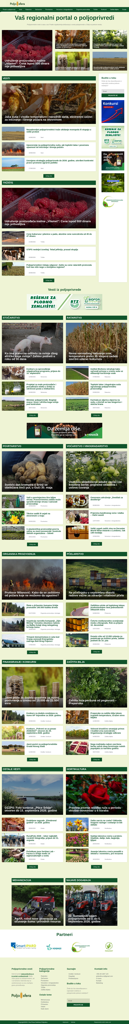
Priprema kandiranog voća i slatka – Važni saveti (107, 514)
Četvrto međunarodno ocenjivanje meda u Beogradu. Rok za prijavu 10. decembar (106, 623)
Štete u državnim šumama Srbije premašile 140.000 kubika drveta (42, 606)
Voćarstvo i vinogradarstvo (64, 9)
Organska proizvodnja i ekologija (50, 613)
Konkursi (104, 9)
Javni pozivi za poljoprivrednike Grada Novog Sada (41, 745)
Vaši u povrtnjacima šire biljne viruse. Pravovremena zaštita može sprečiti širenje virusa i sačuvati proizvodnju (43, 500)
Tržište (95, 9)
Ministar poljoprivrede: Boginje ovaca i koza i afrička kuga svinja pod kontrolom (42, 402)
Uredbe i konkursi (46, 721)
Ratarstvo (28, 9)
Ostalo (124, 9)
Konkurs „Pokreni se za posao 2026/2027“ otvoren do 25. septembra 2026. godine (41, 731)
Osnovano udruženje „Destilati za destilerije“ (106, 498)
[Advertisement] (113, 239)
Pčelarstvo (108, 613)
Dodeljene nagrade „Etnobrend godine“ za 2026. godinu (41, 821)
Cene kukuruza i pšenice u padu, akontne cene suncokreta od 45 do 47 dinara (59, 235)
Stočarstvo (38, 9)
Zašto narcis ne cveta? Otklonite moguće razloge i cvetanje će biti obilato (106, 822)
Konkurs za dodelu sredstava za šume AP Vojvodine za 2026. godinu (43, 714)
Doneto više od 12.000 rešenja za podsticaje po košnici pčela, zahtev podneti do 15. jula (107, 638)
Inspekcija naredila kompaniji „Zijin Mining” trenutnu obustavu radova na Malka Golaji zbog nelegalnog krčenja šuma (43, 624)
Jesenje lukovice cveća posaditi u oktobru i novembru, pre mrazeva (106, 852)
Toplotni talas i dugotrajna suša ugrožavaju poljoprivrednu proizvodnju (105, 386)
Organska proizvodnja (83, 9)
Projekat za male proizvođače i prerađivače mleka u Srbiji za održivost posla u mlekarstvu (41, 386)
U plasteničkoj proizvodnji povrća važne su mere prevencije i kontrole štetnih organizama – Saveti (43, 531)
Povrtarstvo (49, 9)
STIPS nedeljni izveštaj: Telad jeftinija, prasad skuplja (52, 249)
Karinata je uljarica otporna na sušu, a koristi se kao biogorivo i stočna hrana (106, 402)
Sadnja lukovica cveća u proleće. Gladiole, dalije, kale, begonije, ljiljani (106, 838)
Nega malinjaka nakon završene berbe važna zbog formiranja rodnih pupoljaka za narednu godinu (107, 746)
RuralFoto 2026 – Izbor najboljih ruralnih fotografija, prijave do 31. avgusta (42, 838)
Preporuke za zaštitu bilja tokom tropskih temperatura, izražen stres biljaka (107, 715)
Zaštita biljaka (114, 9)
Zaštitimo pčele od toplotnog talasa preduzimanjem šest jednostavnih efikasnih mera (107, 607)
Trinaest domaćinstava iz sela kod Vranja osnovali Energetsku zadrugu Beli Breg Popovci (42, 639)
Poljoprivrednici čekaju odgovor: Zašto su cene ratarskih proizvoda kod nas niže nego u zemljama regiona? (59, 266)
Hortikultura (108, 828)
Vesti (20, 9)
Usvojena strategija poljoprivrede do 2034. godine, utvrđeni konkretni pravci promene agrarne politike (59, 161)
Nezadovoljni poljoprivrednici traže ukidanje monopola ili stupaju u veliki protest (58, 130)
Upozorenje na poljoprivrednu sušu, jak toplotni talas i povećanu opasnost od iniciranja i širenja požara (57, 146)
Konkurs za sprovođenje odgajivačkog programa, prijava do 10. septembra (43, 371)
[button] (48, 176)
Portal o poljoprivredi (9, 9)
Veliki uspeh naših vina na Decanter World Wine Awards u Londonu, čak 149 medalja (107, 530)
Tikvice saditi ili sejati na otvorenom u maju (38, 514)
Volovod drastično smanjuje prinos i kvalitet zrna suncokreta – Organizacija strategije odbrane (107, 731)
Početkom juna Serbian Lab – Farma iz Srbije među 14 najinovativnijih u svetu (40, 853)
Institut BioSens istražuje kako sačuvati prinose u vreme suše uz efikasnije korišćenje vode (106, 371)
